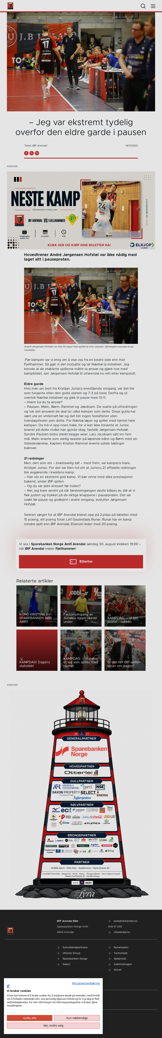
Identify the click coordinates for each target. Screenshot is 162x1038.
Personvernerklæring (86, 983)
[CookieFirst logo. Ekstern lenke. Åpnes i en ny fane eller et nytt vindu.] (8, 986)
